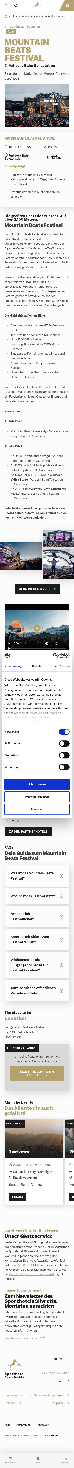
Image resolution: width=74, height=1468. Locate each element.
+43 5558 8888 (23, 1265)
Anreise (10, 1403)
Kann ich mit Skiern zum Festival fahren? (30, 939)
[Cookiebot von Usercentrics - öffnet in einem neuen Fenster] (53, 655)
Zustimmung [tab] (13, 666)
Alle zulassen (37, 784)
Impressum (42, 1425)
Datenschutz (23, 1425)
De (56, 1359)
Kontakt (66, 1462)
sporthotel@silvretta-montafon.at (31, 1274)
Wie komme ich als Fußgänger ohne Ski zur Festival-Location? (29, 965)
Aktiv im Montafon (22, 16)
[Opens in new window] (52, 1435)
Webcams (10, 1462)
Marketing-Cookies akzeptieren (37, 1073)
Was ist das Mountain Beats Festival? (32, 875)
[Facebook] (60, 1382)
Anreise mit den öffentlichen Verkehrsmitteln (33, 990)
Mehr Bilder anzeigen (37, 589)
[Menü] (6, 5)
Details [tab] (36, 666)
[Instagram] (67, 1382)
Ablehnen (37, 809)
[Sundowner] (34, 1162)
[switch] (64, 743)
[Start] (6, 16)
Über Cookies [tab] (60, 666)
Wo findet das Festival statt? (33, 896)
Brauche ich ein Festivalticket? (23, 916)
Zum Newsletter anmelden (22, 1338)
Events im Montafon (44, 16)
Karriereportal (14, 1395)
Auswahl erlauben (37, 796)
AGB (7, 1425)
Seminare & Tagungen (48, 1395)
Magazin (57, 1403)
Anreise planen (24, 1047)
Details (18, 1197)
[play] (37, 628)
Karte (39, 1462)
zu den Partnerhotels (28, 832)
